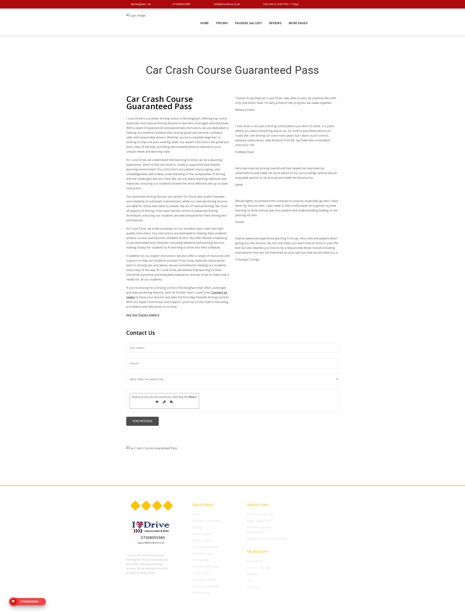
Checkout (253, 587)
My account (254, 561)
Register (252, 574)
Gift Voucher (200, 560)
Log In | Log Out (258, 567)
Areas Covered (202, 534)
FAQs (195, 514)
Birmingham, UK (140, 4)
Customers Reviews (205, 547)
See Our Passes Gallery (142, 315)
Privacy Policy (201, 593)
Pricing (197, 527)
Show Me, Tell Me (204, 580)
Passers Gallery (202, 540)
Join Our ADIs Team (205, 567)
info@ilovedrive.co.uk (226, 4)
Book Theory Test (259, 521)
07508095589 (181, 4)
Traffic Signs (200, 573)
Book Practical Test (260, 514)
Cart (250, 581)
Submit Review (202, 554)
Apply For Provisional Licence (266, 539)
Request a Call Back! (205, 521)
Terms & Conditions (205, 586)
